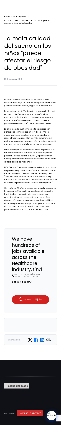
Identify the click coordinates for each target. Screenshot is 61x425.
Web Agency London (21, 413)
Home (7, 16)
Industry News (19, 16)
